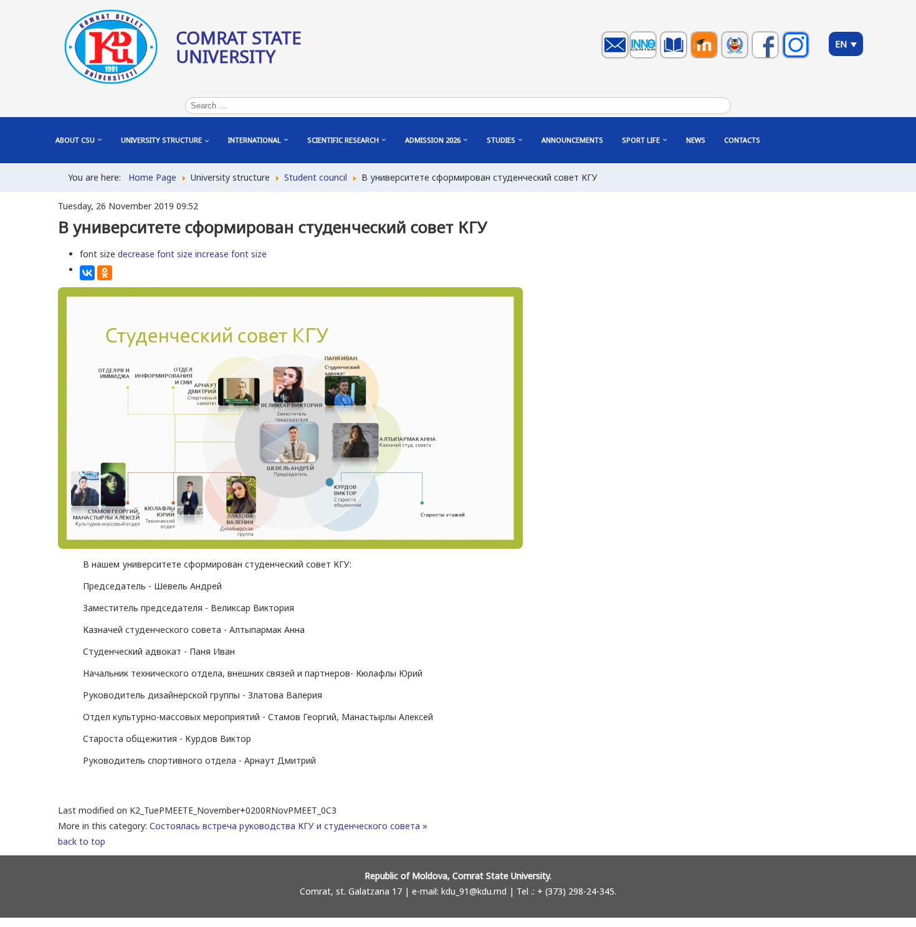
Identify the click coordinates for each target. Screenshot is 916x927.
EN (842, 44)
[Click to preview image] (290, 545)
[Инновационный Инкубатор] (645, 57)
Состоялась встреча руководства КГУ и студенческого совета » (288, 826)
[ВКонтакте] (87, 272)
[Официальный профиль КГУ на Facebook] (767, 57)
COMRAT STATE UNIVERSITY (239, 47)
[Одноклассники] (104, 272)
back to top (81, 841)
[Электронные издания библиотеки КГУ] (675, 57)
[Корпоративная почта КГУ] (617, 57)
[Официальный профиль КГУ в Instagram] (797, 57)
